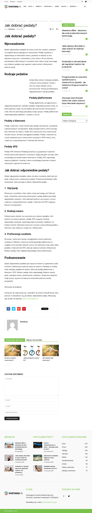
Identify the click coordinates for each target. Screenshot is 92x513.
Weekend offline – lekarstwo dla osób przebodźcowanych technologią (74, 33)
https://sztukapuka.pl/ (30, 299)
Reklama (12, 1)
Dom (24, 6)
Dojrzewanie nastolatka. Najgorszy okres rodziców (51, 458)
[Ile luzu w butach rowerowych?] (12, 350)
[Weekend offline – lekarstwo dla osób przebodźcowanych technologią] (8, 445)
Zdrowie (73, 6)
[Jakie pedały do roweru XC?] (31, 350)
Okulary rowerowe (68, 471)
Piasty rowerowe (68, 467)
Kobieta (38, 6)
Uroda (57, 6)
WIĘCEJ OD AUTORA (34, 340)
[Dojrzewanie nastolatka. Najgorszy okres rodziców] (37, 458)
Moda (64, 457)
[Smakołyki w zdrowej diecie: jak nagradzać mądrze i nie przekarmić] (8, 468)
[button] (85, 6)
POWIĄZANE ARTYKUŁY (15, 340)
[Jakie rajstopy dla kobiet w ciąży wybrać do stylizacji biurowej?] (8, 458)
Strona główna (9, 21)
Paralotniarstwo (67, 460)
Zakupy (63, 6)
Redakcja (12, 29)
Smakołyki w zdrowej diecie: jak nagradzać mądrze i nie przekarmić (74, 64)
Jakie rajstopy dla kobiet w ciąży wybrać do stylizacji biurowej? (73, 48)
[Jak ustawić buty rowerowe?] (50, 350)
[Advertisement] (46, 14)
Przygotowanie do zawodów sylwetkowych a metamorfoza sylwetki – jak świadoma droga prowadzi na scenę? (74, 82)
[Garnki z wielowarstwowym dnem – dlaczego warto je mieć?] (37, 445)
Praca (64, 447)
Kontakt (19, 1)
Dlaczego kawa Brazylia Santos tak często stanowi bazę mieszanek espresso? (73, 100)
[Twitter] (86, 1)
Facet (30, 6)
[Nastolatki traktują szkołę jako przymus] (37, 468)
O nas (6, 1)
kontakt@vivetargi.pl (49, 502)
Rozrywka (47, 6)
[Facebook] (82, 1)
